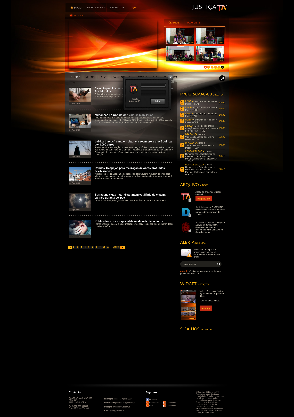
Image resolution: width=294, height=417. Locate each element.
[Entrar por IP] (134, 101)
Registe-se (136, 99)
